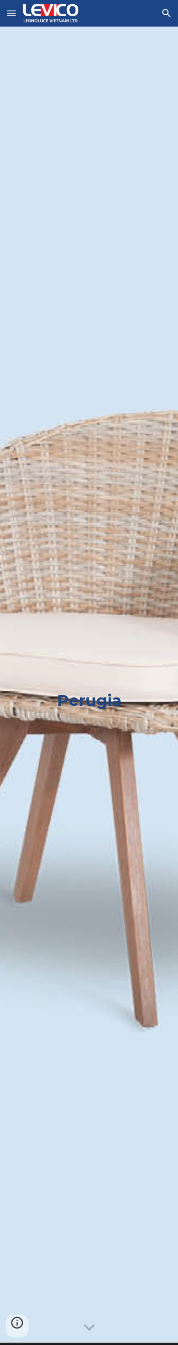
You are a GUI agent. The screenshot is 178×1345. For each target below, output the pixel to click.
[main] (89, 685)
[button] (11, 13)
